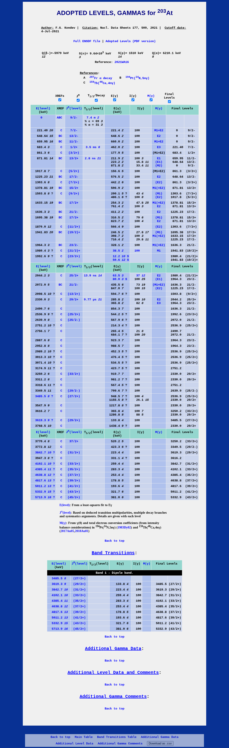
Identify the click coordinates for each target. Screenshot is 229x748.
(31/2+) (74, 452)
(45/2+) (74, 497)
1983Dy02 (124, 527)
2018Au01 (81, 531)
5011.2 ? (43, 486)
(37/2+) (74, 475)
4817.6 (58, 612)
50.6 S (117, 260)
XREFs (59, 96)
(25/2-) (74, 320)
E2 (159, 136)
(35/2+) (74, 469)
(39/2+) (74, 480)
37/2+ (73, 441)
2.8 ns (93, 158)
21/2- (73, 212)
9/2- (73, 117)
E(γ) (114, 96)
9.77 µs (93, 299)
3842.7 (58, 589)
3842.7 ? (43, 452)
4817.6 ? (43, 480)
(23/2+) (74, 256)
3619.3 (57, 584)
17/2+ (73, 203)
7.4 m (93, 117)
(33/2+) (74, 374)
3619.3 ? (42, 420)
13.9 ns (93, 275)
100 (135, 250)
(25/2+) (74, 314)
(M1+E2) (159, 285)
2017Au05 (67, 531)
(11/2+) (74, 226)
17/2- (73, 177)
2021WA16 (121, 62)
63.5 (114, 275)
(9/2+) (73, 193)
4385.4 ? (43, 469)
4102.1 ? (43, 464)
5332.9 (58, 623)
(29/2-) (74, 390)
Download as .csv (160, 743)
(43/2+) (74, 492)
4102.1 (58, 595)
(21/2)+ (74, 250)
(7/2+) (73, 182)
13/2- (73, 136)
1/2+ (73, 147)
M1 (159, 250)
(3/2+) (73, 153)
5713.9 (58, 629)
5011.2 (58, 617)
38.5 (114, 250)
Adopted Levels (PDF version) (131, 41)
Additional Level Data (74, 743)
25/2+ (73, 275)
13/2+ (73, 158)
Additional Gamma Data (159, 737)
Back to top (60, 737)
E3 (159, 147)
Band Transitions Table (116, 737)
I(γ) (132, 96)
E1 (159, 158)
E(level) (43, 108)
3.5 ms (93, 147)
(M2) (158, 165)
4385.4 (58, 601)
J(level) (74, 108)
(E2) (158, 182)
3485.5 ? (42, 396)
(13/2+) (74, 294)
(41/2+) (74, 486)
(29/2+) (74, 420)
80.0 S (116, 279)
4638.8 (58, 606)
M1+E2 (158, 130)
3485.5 (57, 578)
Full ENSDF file (86, 41)
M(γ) (151, 96)
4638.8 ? (43, 475)
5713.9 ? (43, 497)
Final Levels (169, 95)
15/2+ (73, 188)
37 (138, 275)
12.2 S (117, 256)
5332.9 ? (43, 492)
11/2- (73, 141)
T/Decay (96, 95)
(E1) (158, 162)
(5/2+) (73, 171)
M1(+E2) (159, 188)
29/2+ (73, 299)
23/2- (73, 245)
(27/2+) (74, 396)
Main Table (84, 737)
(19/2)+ (74, 232)
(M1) (158, 193)
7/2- (73, 130)
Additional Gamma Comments (120, 743)
